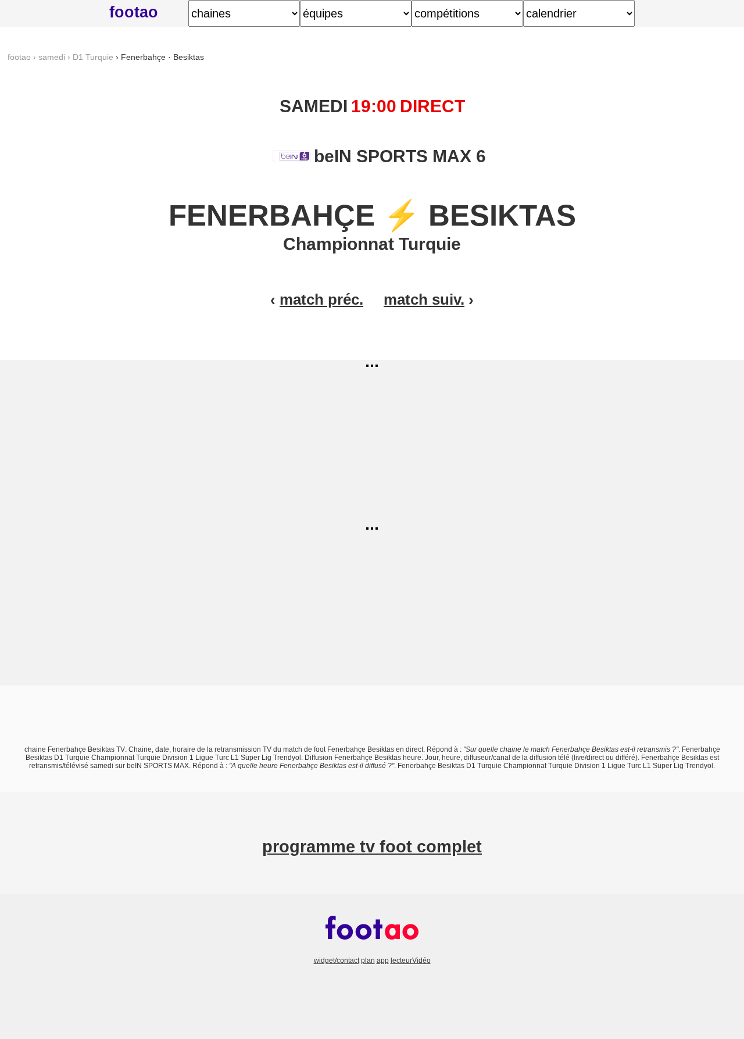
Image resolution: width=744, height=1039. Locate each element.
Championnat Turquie (372, 243)
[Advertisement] (372, 441)
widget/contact (336, 960)
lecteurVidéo (411, 960)
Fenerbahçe (272, 215)
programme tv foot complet (372, 846)
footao (133, 12)
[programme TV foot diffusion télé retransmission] (372, 952)
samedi (51, 57)
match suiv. (424, 299)
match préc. (321, 299)
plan (368, 960)
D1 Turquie (93, 57)
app (383, 960)
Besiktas (502, 215)
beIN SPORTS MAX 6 (397, 156)
